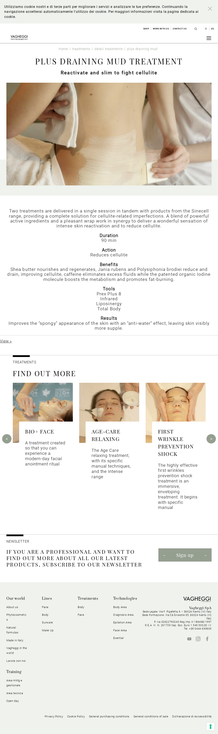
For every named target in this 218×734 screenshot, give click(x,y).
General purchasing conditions (109, 716)
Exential (118, 638)
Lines (47, 598)
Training (14, 672)
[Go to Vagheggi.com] (19, 37)
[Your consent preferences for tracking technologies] (211, 726)
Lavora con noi (16, 660)
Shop (146, 28)
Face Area (120, 630)
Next (211, 439)
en (212, 28)
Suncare (47, 622)
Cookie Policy (76, 716)
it (206, 28)
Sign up (185, 555)
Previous (6, 439)
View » (6, 341)
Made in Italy (14, 640)
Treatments (88, 598)
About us (12, 607)
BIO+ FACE (39, 431)
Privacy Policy (54, 716)
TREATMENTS (25, 362)
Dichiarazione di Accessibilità (192, 716)
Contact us (180, 28)
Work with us (161, 28)
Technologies (125, 598)
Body (81, 607)
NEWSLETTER (17, 541)
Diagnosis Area (123, 614)
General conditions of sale (150, 716)
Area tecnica (14, 693)
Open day (12, 700)
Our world (15, 598)
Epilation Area (122, 622)
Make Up (48, 630)
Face (81, 614)
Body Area (120, 607)
